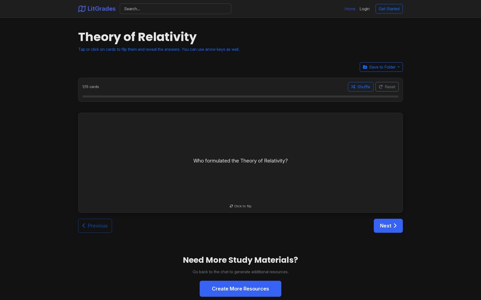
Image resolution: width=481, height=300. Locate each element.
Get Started (389, 8)
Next (385, 226)
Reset (390, 86)
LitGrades (102, 8)
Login (364, 8)
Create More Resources (240, 289)
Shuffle (363, 86)
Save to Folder (383, 67)
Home (349, 8)
